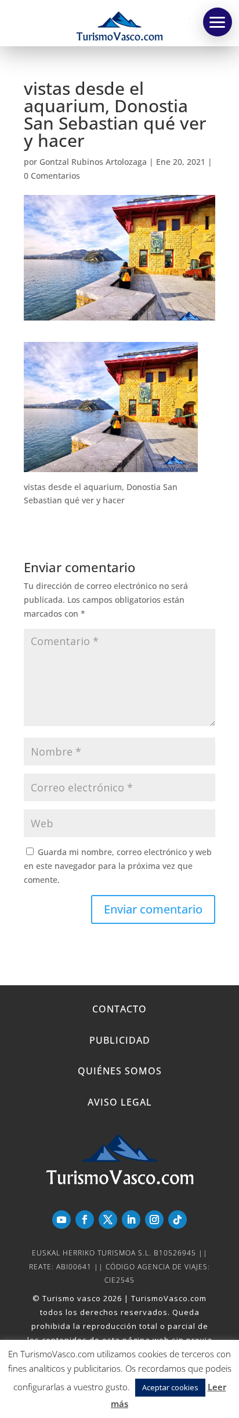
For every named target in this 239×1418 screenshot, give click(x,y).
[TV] (217, 22)
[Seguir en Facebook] (84, 1219)
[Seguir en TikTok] (177, 1219)
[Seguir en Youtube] (61, 1219)
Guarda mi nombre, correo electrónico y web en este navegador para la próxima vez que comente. (118, 865)
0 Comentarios (52, 175)
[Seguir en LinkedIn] (131, 1219)
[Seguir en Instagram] (154, 1219)
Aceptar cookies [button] (170, 1387)
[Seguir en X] (108, 1219)
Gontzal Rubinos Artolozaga (93, 161)
